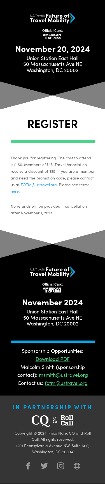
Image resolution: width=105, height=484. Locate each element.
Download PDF (53, 358)
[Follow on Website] (77, 466)
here (15, 191)
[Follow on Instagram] (61, 466)
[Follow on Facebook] (28, 466)
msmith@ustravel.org (63, 374)
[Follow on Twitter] (45, 466)
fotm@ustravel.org (66, 382)
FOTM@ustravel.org (39, 184)
